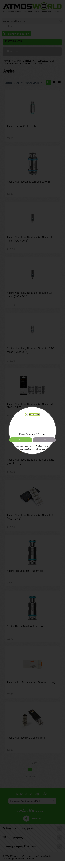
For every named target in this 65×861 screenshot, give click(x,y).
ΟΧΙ (44, 440)
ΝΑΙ (20, 440)
